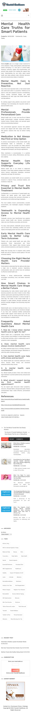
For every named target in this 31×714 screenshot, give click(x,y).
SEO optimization (7, 598)
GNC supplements (7, 568)
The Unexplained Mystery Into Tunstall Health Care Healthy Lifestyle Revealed (22, 493)
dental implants (13, 560)
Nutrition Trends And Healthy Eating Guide (12, 652)
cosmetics (5, 556)
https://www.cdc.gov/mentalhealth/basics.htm (13, 405)
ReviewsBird (6, 594)
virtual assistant (18, 615)
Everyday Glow (19, 564)
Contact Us (6, 706)
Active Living (6, 543)
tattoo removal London (9, 606)
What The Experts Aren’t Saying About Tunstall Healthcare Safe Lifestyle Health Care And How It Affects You (22, 510)
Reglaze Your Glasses (19, 589)
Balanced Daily (6, 552)
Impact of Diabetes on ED (16, 573)
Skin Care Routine (7, 602)
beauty (15, 552)
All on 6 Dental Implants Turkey (11, 547)
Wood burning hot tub (16, 619)
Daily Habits (15, 556)
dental (4, 560)
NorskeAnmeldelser (8, 581)
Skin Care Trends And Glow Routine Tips (11, 648)
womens (5, 619)
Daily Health (24, 556)
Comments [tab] (19, 439)
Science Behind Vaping (18, 594)
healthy (11, 417)
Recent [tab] (12, 439)
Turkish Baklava (14, 610)
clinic (21, 552)
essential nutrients (7, 564)
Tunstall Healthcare (19, 673)
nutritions (18, 581)
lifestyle (11, 577)
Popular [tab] (5, 439)
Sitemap (25, 706)
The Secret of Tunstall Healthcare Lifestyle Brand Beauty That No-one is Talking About (16, 433)
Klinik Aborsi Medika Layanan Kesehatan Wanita (13, 641)
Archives (3, 532)
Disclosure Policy (16, 706)
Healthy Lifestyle (13, 415)
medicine (19, 577)
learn (4, 577)
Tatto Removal (22, 606)
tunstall (16, 417)
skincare (17, 598)
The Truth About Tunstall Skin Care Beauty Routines (15, 428)
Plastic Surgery (6, 589)
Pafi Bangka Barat (19, 585)
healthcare (4, 417)
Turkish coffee (6, 615)
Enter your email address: (15, 667)
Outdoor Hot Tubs (7, 585)
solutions (17, 602)
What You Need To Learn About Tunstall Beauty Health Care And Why (22, 477)
